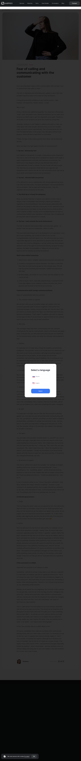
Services (22, 3)
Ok (34, 756)
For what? (27, 756)
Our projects (55, 3)
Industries (29, 3)
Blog (63, 3)
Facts (37, 3)
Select (40, 391)
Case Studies (45, 3)
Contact (74, 3)
